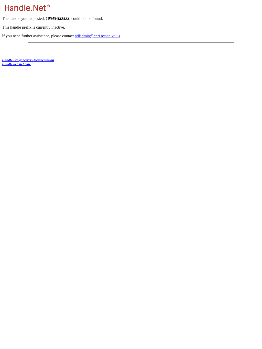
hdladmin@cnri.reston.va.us (97, 36)
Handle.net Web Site (16, 64)
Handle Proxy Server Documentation (28, 60)
